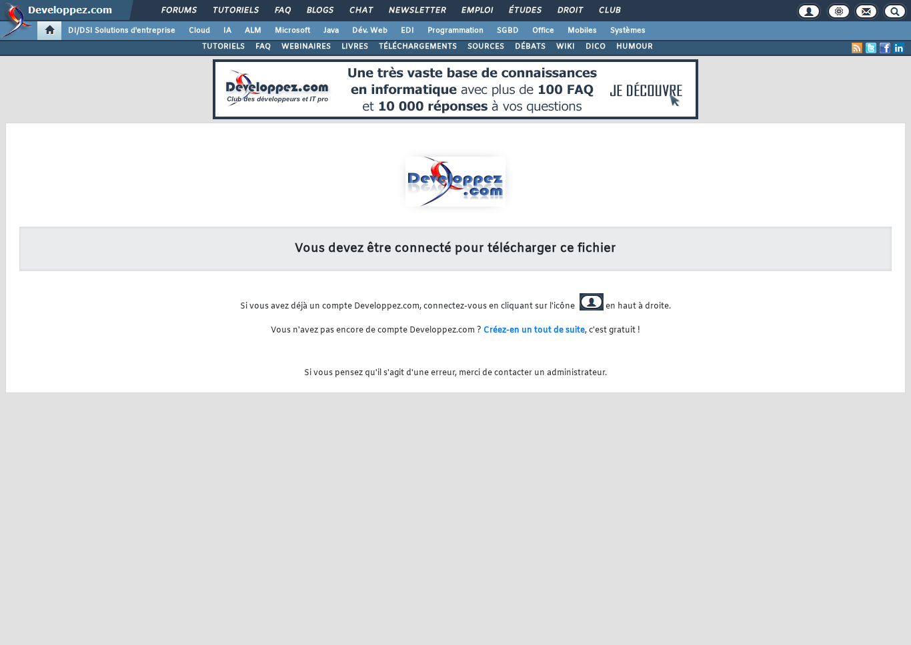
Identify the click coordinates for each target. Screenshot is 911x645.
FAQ (282, 10)
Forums (178, 10)
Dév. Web (369, 30)
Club (609, 10)
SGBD (508, 30)
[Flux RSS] (857, 48)
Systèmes (628, 30)
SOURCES (486, 46)
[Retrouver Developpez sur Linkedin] (899, 48)
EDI (407, 30)
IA (227, 30)
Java (331, 30)
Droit (570, 10)
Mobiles (582, 30)
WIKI (565, 46)
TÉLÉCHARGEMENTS (418, 46)
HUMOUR (634, 46)
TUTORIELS (223, 46)
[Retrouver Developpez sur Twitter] (871, 48)
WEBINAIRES (306, 46)
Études (524, 10)
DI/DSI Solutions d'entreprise (121, 30)
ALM (253, 30)
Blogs (319, 10)
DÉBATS (530, 46)
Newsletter (416, 10)
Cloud (199, 30)
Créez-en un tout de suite (534, 330)
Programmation (455, 30)
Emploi (477, 10)
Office (543, 30)
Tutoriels (235, 10)
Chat (360, 10)
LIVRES (354, 46)
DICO (596, 46)
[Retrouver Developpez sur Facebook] (885, 48)
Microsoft (292, 30)
